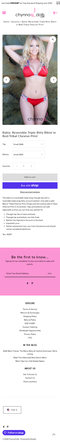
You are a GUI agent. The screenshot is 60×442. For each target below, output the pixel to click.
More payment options (30, 192)
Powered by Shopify (28, 439)
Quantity (6, 166)
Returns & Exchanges (30, 313)
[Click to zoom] (53, 39)
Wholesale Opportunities (30, 330)
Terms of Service (30, 309)
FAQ (30, 338)
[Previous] (6, 79)
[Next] (53, 79)
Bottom (5, 154)
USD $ (14, 410)
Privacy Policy (30, 334)
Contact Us (30, 378)
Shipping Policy (30, 316)
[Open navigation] (8, 12)
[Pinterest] (32, 283)
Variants (15, 22)
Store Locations (30, 381)
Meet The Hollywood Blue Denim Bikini (30, 357)
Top (4, 144)
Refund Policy (30, 320)
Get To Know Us (30, 374)
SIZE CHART (30, 323)
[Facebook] (27, 283)
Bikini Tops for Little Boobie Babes (29, 361)
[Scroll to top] (54, 434)
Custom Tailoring (30, 327)
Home (6, 22)
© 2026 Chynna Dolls (11, 439)
